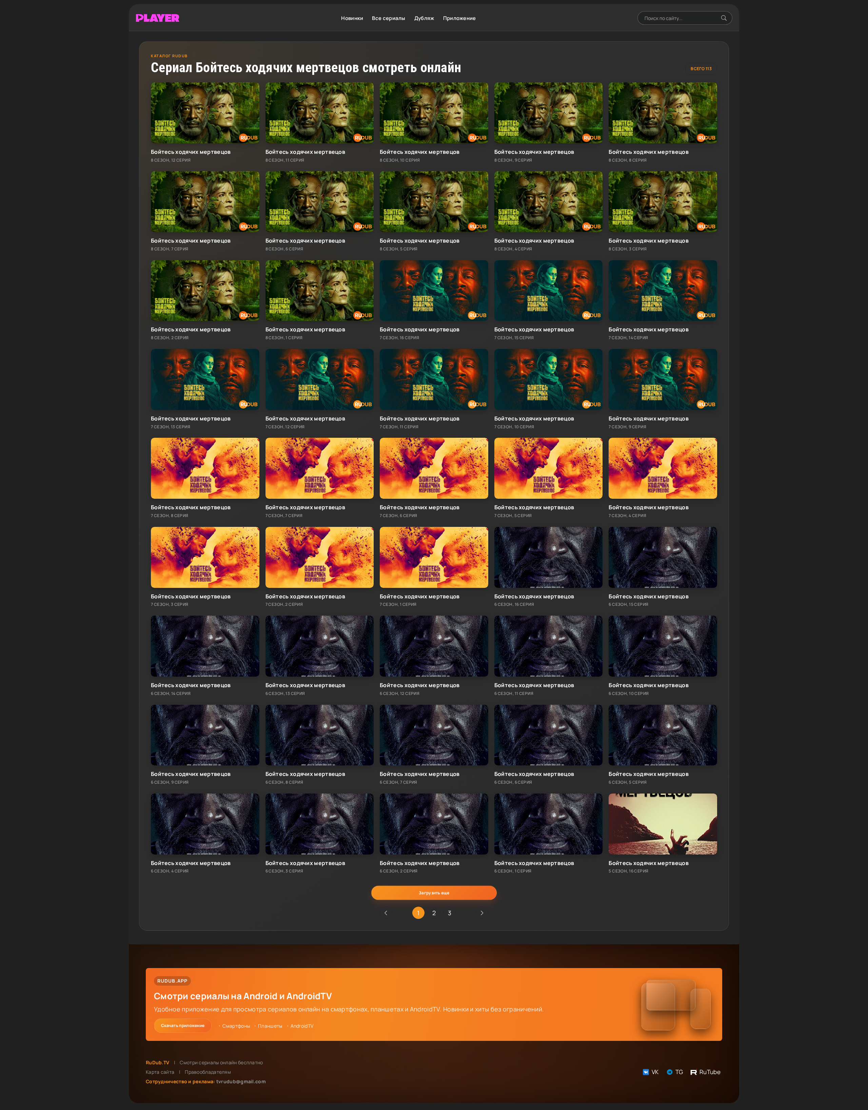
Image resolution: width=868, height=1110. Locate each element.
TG (679, 1072)
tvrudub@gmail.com (241, 1081)
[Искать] (723, 18)
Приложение (459, 18)
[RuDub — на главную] (158, 18)
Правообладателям (208, 1072)
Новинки (352, 18)
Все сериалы (388, 18)
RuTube (710, 1072)
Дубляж (424, 18)
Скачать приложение (182, 1025)
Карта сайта (160, 1072)
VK (655, 1072)
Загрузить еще (434, 893)
